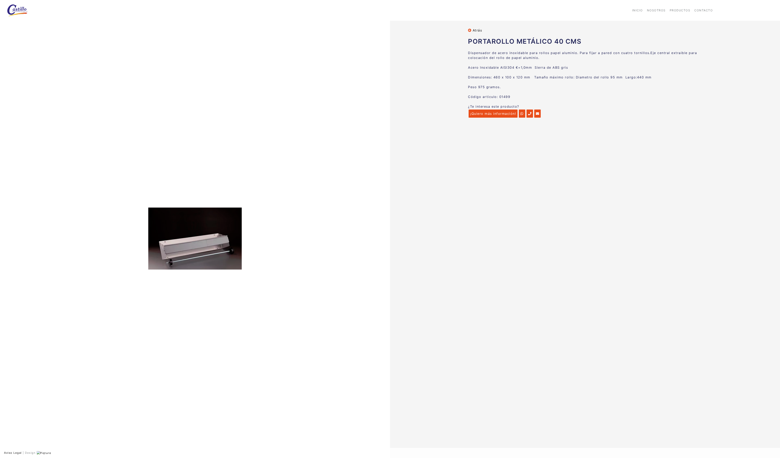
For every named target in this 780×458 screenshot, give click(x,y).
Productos (680, 10)
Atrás (476, 30)
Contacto (703, 10)
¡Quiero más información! (493, 114)
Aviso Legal (13, 452)
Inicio (637, 10)
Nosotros (656, 10)
